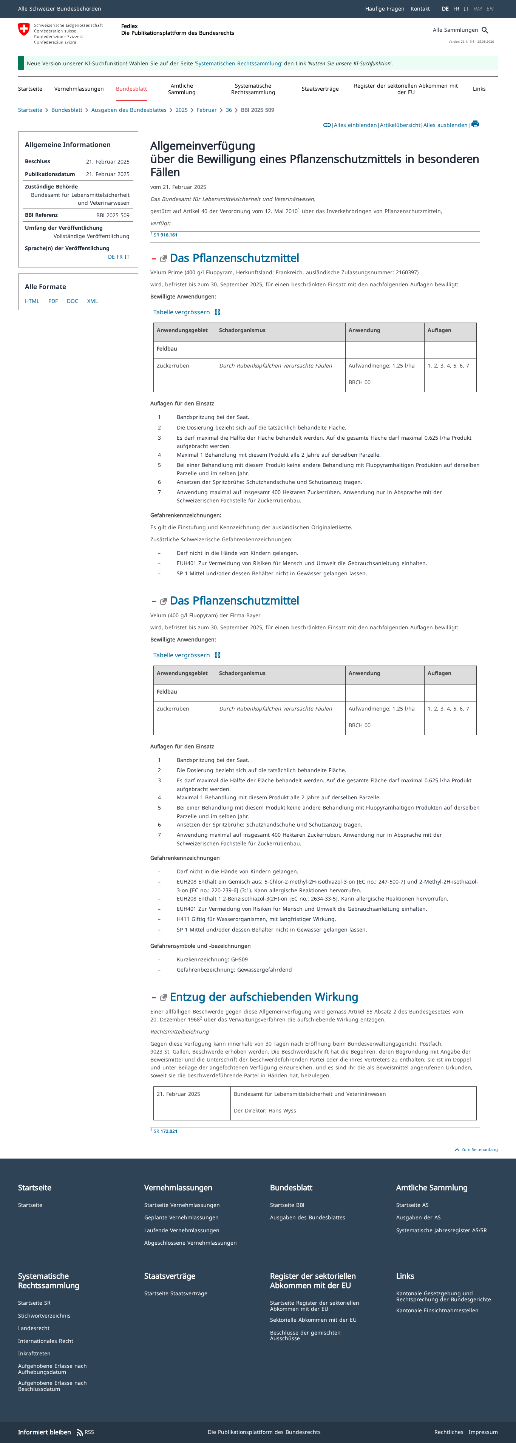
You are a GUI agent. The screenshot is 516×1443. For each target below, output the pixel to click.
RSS (85, 1432)
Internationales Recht (45, 1340)
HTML (32, 300)
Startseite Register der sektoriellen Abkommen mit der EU (314, 1305)
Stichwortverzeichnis (44, 1315)
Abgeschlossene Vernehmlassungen (190, 1242)
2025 (182, 109)
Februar (207, 109)
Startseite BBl (287, 1204)
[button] (79, 89)
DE (445, 8)
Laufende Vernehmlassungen (181, 1230)
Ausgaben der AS (418, 1217)
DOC (72, 300)
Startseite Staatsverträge (175, 1293)
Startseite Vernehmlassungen (182, 1204)
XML (92, 300)
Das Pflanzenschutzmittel (234, 257)
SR (166, 235)
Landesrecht (33, 1327)
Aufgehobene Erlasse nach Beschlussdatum (52, 1385)
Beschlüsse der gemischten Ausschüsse (305, 1335)
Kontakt (420, 8)
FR (456, 8)
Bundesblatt (66, 109)
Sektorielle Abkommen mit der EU (313, 1319)
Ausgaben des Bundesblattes (129, 109)
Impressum (483, 1431)
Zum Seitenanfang (475, 1149)
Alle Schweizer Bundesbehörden (59, 8)
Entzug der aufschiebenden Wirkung (264, 996)
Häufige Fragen (385, 8)
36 (229, 109)
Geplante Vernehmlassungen (181, 1217)
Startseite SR (34, 1302)
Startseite (30, 109)
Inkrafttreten (34, 1353)
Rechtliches (448, 1431)
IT (466, 8)
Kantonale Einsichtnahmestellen (437, 1310)
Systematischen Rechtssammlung (238, 63)
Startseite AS (412, 1204)
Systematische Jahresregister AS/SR (441, 1230)
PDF (53, 300)
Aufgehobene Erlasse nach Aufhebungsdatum (52, 1368)
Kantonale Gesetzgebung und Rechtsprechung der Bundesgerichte (443, 1296)
